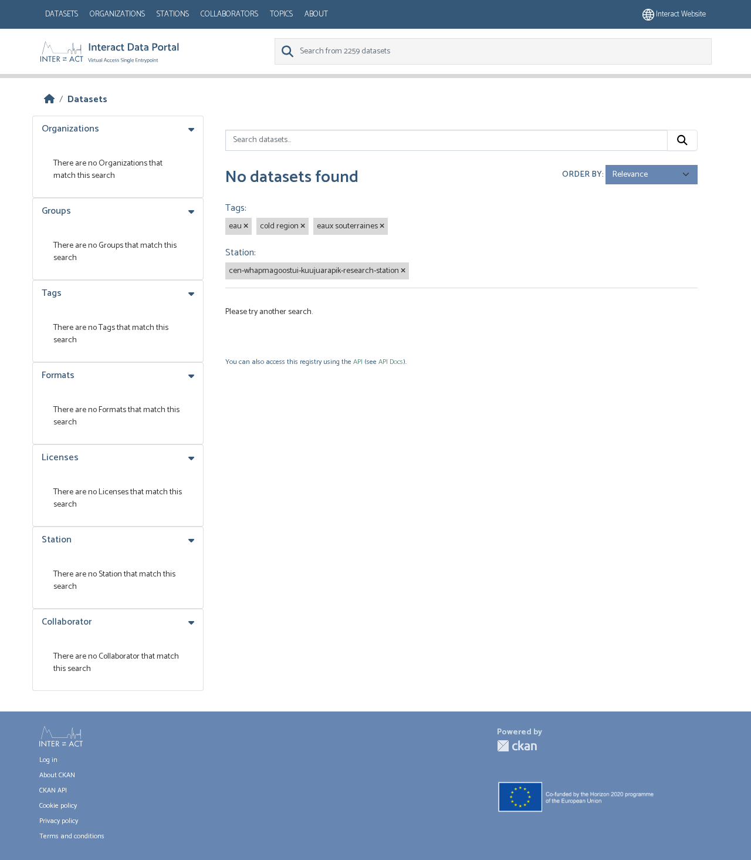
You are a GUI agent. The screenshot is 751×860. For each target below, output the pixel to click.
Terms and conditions (71, 836)
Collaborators (229, 14)
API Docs (390, 361)
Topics (281, 14)
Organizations (117, 14)
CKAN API (53, 790)
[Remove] (245, 226)
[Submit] (682, 140)
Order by (582, 174)
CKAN (517, 746)
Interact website (680, 14)
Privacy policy (58, 821)
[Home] (49, 99)
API (358, 361)
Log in (48, 759)
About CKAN (57, 775)
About (316, 14)
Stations (173, 14)
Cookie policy (58, 805)
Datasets (61, 14)
